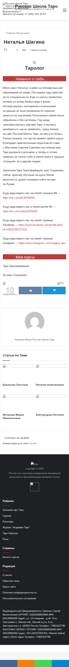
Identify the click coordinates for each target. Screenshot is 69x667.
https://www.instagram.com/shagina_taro (42, 243)
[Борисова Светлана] (18, 372)
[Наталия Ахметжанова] (51, 372)
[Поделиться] (30, 290)
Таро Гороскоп (10, 533)
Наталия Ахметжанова (50, 384)
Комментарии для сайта (20, 443)
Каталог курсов (11, 557)
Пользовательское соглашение (19, 598)
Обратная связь (11, 581)
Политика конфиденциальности (19, 592)
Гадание (7, 515)
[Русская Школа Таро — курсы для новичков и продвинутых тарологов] (17, 5)
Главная (10, 33)
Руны (5, 539)
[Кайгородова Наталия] (51, 402)
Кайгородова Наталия (50, 414)
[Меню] (64, 12)
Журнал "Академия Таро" (16, 527)
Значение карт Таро (13, 510)
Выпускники (23, 33)
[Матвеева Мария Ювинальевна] (18, 402)
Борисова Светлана (15, 384)
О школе (7, 575)
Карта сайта (9, 586)
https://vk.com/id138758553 (19, 197)
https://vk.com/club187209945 (20, 211)
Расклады (8, 521)
